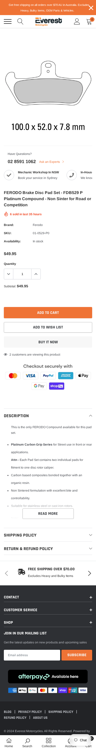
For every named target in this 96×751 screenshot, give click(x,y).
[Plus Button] (35, 274)
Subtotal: (10, 286)
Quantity (10, 264)
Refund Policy (15, 717)
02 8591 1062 (22, 161)
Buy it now (48, 342)
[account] (77, 21)
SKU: (8, 233)
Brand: (9, 225)
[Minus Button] (8, 274)
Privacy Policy (30, 712)
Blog (8, 712)
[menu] (8, 21)
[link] (27, 742)
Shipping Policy (61, 712)
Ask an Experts (50, 162)
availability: (12, 241)
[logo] (48, 21)
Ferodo (38, 225)
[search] (20, 21)
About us (40, 717)
